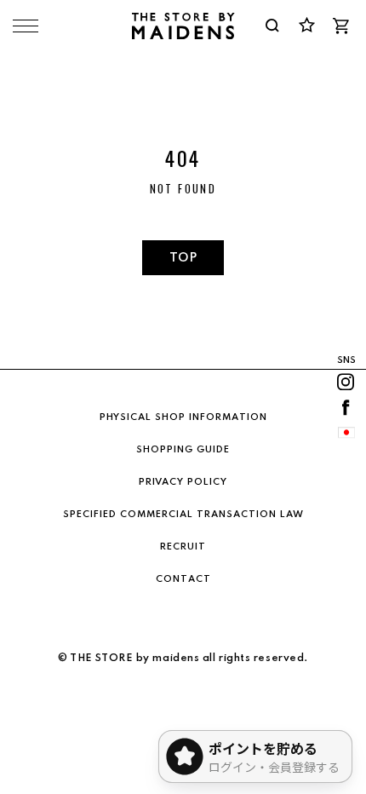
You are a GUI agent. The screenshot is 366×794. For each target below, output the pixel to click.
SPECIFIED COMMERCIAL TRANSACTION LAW (183, 514)
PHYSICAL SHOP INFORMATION (183, 417)
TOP (183, 258)
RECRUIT (183, 547)
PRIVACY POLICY (183, 482)
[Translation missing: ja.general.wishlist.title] (306, 25)
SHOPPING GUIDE (183, 450)
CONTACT (183, 579)
